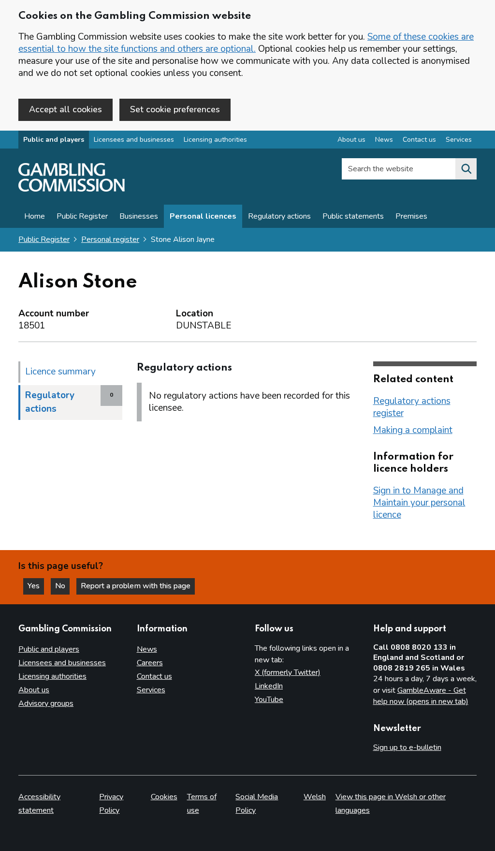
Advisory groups (45, 703)
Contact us (419, 139)
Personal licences (203, 216)
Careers (150, 662)
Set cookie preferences (175, 109)
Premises (411, 216)
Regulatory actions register (412, 407)
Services (459, 139)
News (384, 139)
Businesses (138, 216)
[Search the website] (466, 168)
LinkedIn (269, 686)
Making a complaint (412, 430)
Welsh (315, 796)
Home (34, 216)
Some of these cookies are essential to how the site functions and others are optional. (246, 42)
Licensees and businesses (134, 139)
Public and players (53, 139)
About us (351, 139)
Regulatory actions (279, 216)
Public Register (82, 216)
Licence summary (60, 371)
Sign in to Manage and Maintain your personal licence (419, 502)
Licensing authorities (215, 139)
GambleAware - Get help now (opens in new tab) (420, 696)
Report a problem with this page (135, 586)
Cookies (164, 796)
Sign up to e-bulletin (407, 747)
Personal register (110, 239)
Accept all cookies (65, 109)
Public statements (353, 216)
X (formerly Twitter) (287, 672)
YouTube (269, 699)
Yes (36, 586)
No (62, 586)
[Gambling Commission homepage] (71, 189)
